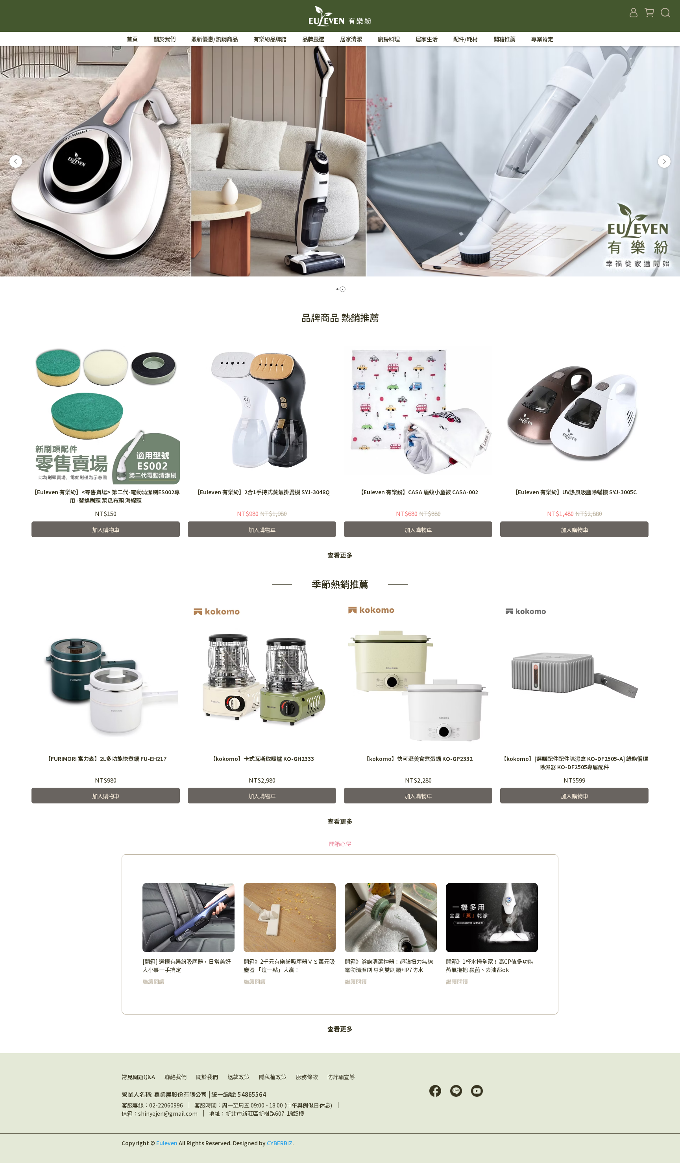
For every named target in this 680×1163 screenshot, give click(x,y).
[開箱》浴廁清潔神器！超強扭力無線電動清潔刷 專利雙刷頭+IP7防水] (391, 917)
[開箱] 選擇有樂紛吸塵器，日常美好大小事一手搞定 (186, 965)
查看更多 (340, 555)
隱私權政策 (272, 1077)
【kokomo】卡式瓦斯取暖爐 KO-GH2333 (262, 758)
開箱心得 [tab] (340, 844)
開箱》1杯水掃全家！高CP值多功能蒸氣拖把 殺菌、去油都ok (489, 965)
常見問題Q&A (138, 1077)
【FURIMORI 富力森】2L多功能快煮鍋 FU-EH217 (105, 758)
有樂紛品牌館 (269, 39)
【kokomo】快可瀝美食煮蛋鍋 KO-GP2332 (418, 758)
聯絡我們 (175, 1077)
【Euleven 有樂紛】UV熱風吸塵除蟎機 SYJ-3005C (574, 492)
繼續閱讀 (153, 981)
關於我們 (207, 1077)
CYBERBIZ (279, 1143)
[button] (15, 161)
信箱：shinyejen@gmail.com (160, 1113)
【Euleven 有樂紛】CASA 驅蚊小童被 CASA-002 (418, 492)
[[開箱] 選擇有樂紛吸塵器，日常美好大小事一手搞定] (188, 917)
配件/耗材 (465, 39)
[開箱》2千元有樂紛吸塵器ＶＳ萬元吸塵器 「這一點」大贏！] (290, 917)
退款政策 (238, 1077)
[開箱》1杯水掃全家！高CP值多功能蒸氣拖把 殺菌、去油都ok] (492, 917)
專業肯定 (542, 39)
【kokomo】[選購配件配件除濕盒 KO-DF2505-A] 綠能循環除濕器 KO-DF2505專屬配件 (574, 763)
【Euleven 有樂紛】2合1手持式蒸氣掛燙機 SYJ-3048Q (262, 492)
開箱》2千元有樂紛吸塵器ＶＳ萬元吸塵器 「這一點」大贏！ (289, 965)
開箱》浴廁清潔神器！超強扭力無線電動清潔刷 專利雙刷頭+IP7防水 (389, 965)
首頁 (132, 39)
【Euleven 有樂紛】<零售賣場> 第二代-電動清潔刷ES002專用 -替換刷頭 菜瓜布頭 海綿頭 (105, 496)
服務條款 (307, 1077)
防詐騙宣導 (341, 1077)
